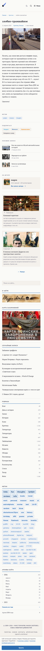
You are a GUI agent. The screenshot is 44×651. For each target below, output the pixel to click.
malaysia (12, 556)
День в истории (8, 410)
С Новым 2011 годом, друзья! (13, 394)
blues (21, 508)
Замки (4, 414)
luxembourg (6, 563)
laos (25, 556)
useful (21, 546)
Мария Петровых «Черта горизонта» (15, 359)
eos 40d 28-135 (15, 553)
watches (6, 546)
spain (31, 553)
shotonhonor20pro (10, 512)
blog (32, 524)
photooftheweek (8, 535)
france (5, 520)
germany (6, 528)
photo (19, 556)
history (29, 512)
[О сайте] (21, 298)
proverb (5, 539)
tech (14, 508)
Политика (7, 632)
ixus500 (25, 524)
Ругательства (7, 465)
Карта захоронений (10, 308)
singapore (14, 539)
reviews (7, 496)
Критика (11, 15)
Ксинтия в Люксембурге (11, 381)
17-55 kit (28, 546)
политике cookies (23, 641)
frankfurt (5, 560)
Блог (3, 406)
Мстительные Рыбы (9, 385)
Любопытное (7, 441)
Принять (21, 648)
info (15, 496)
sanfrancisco (32, 539)
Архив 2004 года (7, 612)
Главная (4, 15)
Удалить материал (21, 634)
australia (5, 553)
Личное (21, 25)
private (30, 516)
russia (31, 528)
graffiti (5, 524)
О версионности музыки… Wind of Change (18, 376)
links (6, 492)
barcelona (14, 560)
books (22, 496)
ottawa (15, 563)
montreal (6, 543)
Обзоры (5, 453)
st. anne (21, 560)
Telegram (6, 129)
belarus (5, 556)
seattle (27, 532)
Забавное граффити (9, 350)
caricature (32, 556)
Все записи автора (17, 186)
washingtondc (7, 550)
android (16, 550)
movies (19, 504)
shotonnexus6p (34, 543)
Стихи (4, 468)
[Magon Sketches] (4, 5)
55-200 (22, 563)
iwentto (34, 520)
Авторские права (31, 632)
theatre (14, 543)
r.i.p (12, 524)
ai (38, 500)
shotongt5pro (16, 528)
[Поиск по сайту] (30, 5)
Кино (4, 422)
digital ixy (20, 535)
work (5, 500)
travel (30, 496)
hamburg (29, 560)
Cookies (14, 632)
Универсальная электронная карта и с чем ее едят (21, 390)
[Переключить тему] (26, 6)
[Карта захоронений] (21, 325)
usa (22, 512)
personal (13, 500)
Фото (4, 476)
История (5, 418)
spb (25, 528)
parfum (5, 532)
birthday (6, 516)
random (6, 508)
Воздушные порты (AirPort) (12, 364)
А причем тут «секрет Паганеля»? (14, 355)
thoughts (18, 118)
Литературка (7, 433)
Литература (6, 429)
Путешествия (7, 461)
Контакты (21, 632)
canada (29, 563)
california (23, 543)
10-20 (18, 524)
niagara (14, 546)
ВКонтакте (15, 129)
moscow (12, 118)
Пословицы (6, 457)
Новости (5, 449)
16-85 (34, 504)
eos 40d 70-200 (31, 550)
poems (21, 516)
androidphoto (8, 504)
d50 (35, 563)
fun (12, 492)
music (32, 500)
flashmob (14, 520)
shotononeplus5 (16, 532)
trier (22, 550)
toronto (25, 520)
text (27, 504)
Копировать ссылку (9, 133)
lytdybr (5, 118)
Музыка (5, 445)
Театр (4, 472)
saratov (25, 553)
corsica (23, 539)
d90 (14, 516)
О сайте (5, 291)
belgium (29, 535)
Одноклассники (25, 129)
